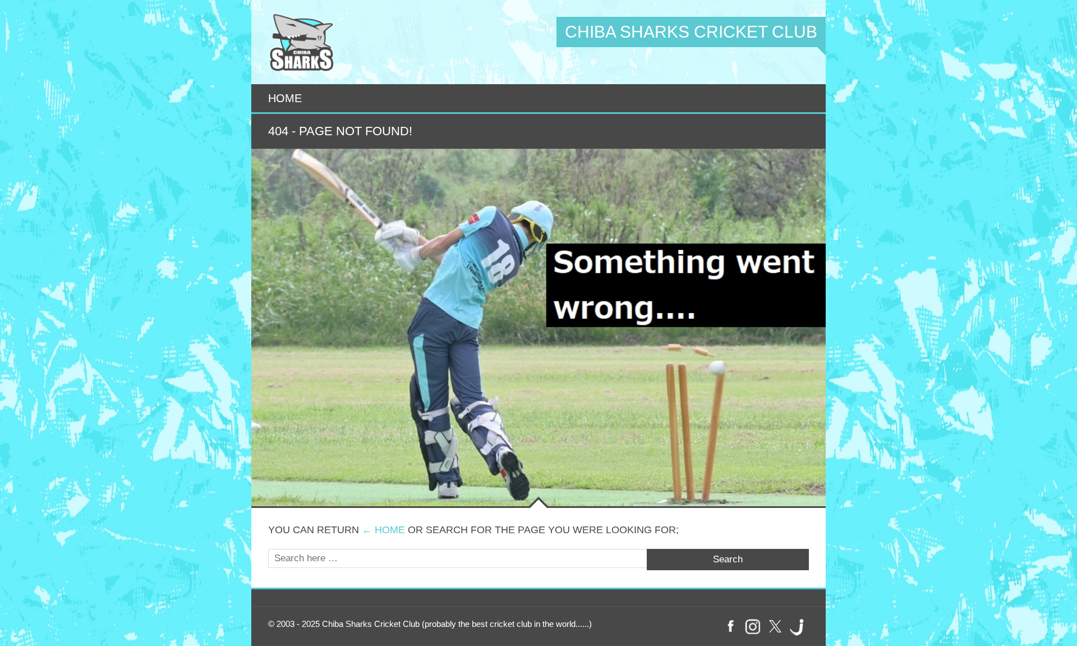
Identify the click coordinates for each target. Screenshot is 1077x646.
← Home (383, 529)
